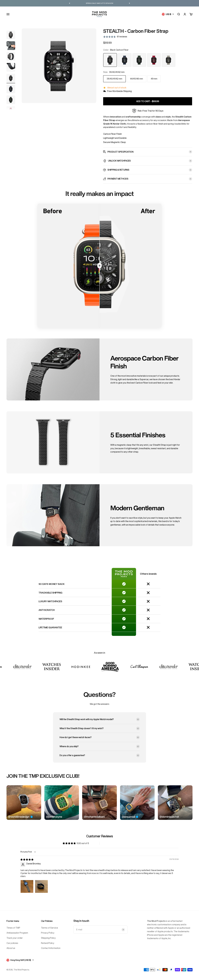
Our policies (12, 943)
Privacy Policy (47, 933)
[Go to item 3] (10, 46)
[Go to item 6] (10, 78)
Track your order (14, 938)
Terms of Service (49, 928)
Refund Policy (47, 943)
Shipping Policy (48, 938)
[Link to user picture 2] (41, 886)
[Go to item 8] (10, 100)
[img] (26, 859)
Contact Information (50, 948)
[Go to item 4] (10, 57)
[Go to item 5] (10, 67)
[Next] (129, 3)
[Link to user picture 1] (26, 886)
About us (10, 948)
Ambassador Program (17, 933)
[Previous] (69, 3)
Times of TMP (13, 928)
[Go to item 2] (10, 35)
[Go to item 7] (10, 89)
